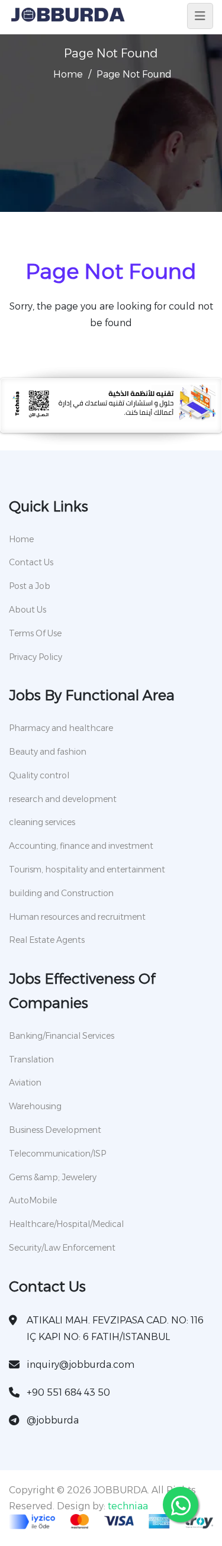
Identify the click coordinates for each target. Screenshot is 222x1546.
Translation (31, 1059)
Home (68, 74)
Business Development (55, 1130)
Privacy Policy (35, 657)
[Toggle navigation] (200, 16)
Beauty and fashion (47, 751)
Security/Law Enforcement (62, 1247)
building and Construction (61, 893)
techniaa (128, 1506)
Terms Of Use (35, 633)
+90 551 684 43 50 (68, 1392)
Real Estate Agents (47, 940)
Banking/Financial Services (61, 1035)
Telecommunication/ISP (57, 1153)
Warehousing (35, 1106)
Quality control (39, 775)
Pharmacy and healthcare (61, 728)
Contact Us (31, 562)
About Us (27, 609)
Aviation (25, 1082)
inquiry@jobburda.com (80, 1364)
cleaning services (42, 822)
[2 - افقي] (111, 418)
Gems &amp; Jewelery (52, 1177)
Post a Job (29, 586)
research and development (63, 799)
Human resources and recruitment (77, 917)
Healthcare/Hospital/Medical (66, 1224)
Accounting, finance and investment (81, 845)
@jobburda (53, 1420)
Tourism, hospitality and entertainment (87, 869)
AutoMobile (33, 1200)
